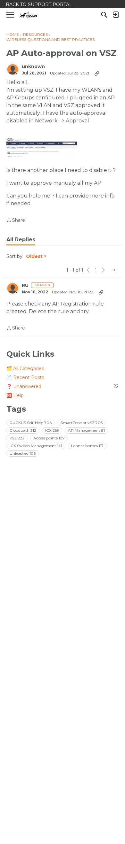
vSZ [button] (17, 438)
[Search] (104, 15)
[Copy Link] (97, 73)
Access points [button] (49, 438)
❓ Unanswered (62, 386)
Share (15, 220)
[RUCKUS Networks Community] (28, 15)
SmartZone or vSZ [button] (82, 422)
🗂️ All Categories (25, 368)
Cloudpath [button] (23, 430)
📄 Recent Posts (25, 377)
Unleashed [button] (23, 453)
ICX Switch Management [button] (36, 445)
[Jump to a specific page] (113, 270)
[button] (41, 148)
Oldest (34, 256)
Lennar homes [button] (87, 445)
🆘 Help (15, 395)
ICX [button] (52, 430)
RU (25, 285)
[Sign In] (115, 15)
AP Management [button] (86, 430)
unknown (33, 66)
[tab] (21, 239)
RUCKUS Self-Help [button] (31, 422)
